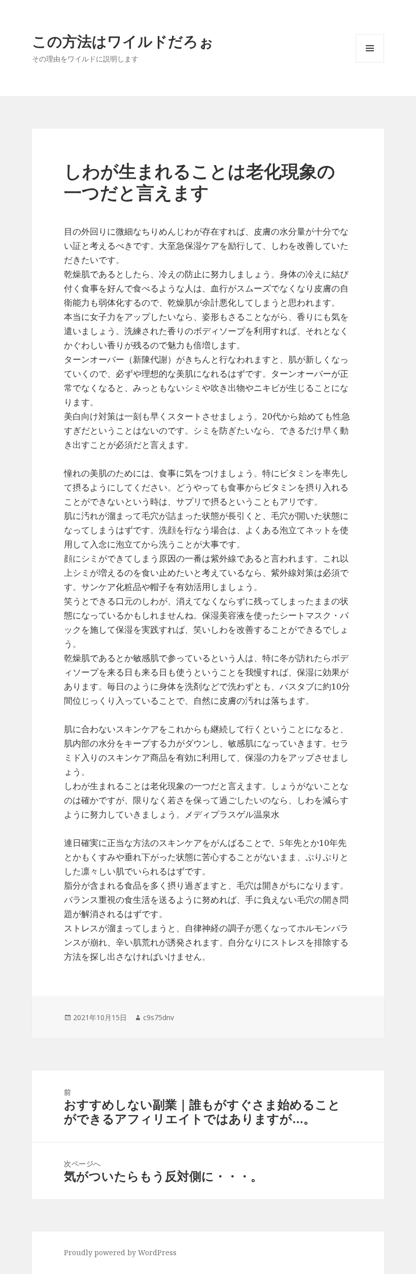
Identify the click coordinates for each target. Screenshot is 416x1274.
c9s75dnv (158, 1017)
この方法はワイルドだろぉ (123, 41)
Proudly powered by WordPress (120, 1252)
